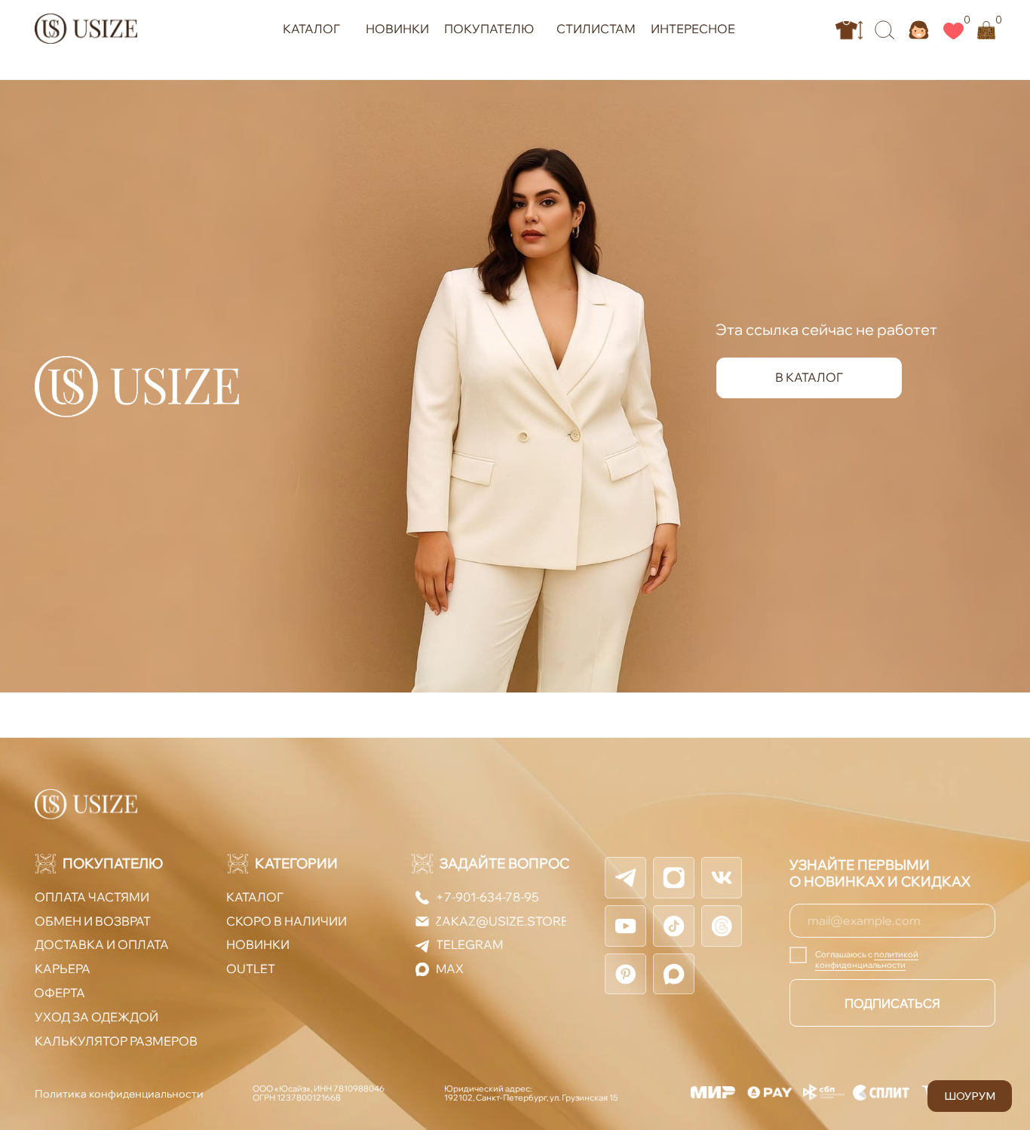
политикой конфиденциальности (866, 959)
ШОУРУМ (969, 1096)
